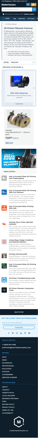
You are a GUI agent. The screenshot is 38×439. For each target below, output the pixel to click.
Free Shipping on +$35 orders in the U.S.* (14, 1)
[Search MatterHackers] (34, 9)
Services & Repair (9, 377)
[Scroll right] (34, 88)
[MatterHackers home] (9, 5)
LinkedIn (21, 333)
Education (6, 369)
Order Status (8, 393)
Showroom (7, 363)
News (4, 360)
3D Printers (31, 18)
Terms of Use (7, 410)
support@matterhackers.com (16, 348)
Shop (4, 357)
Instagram (17, 333)
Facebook (9, 333)
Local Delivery (8, 396)
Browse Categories (12, 67)
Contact (5, 390)
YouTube (29, 333)
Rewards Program (10, 398)
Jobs (4, 401)
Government (7, 374)
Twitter (13, 333)
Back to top (19, 312)
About (5, 387)
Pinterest (25, 333)
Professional (8, 366)
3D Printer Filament (11, 24)
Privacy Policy (8, 407)
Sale (14, 18)
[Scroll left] (4, 88)
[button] (19, 14)
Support (5, 372)
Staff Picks (21, 18)
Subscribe (19, 327)
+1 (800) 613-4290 (9, 345)
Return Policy (8, 404)
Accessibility (7, 413)
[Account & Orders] (28, 4)
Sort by (6, 62)
